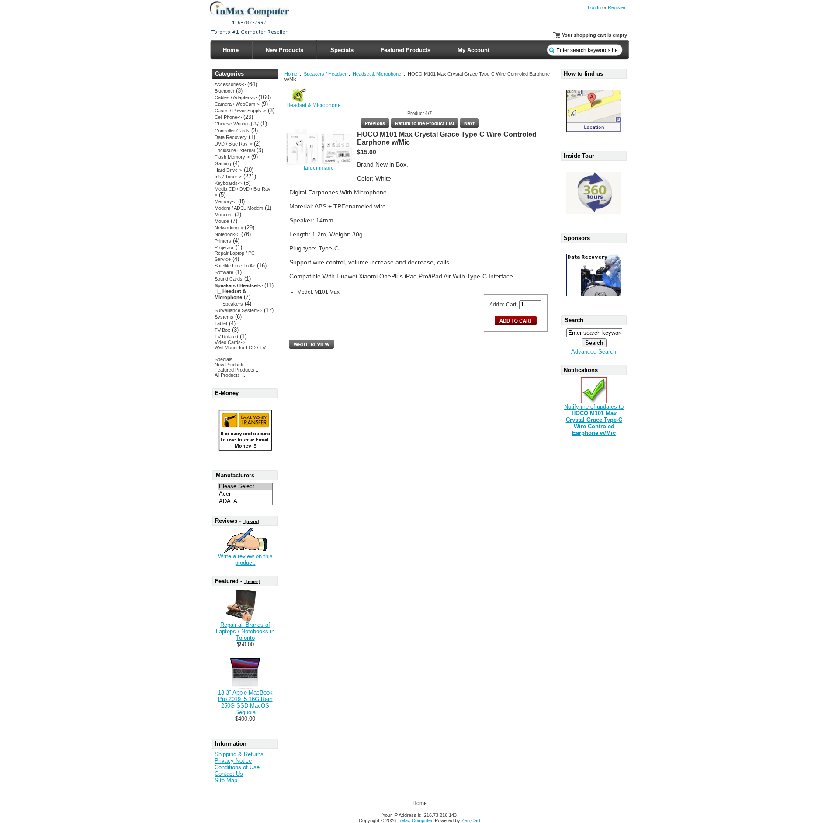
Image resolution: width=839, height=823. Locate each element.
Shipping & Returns (239, 754)
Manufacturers (235, 475)
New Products (284, 50)
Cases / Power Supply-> (240, 110)
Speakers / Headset (325, 73)
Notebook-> (227, 234)
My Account (473, 50)
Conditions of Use (237, 767)
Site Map (226, 780)
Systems (224, 316)
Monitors (224, 214)
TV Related (226, 336)
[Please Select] (245, 486)
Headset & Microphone (377, 73)
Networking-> (229, 227)
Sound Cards (229, 278)
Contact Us (229, 774)
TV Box (222, 330)
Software (224, 272)
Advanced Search (593, 351)
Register (617, 7)
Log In (594, 7)
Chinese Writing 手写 (237, 123)
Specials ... (226, 359)
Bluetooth (224, 91)
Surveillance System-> (238, 310)
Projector (224, 247)
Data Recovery (231, 137)
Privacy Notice (233, 760)
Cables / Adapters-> (236, 97)
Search (574, 320)
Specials (342, 50)
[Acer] (245, 494)
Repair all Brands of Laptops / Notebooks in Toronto (245, 631)
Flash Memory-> (232, 157)
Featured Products (405, 50)
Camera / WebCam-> (237, 104)
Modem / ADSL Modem (239, 208)
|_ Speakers (229, 303)
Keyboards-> (228, 183)
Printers (223, 240)
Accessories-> (230, 84)
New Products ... (232, 364)
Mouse (222, 221)
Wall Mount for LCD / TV (240, 347)
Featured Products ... (237, 369)
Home (231, 50)
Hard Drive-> (228, 170)
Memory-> (225, 201)
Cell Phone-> (228, 117)
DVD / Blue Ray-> (233, 143)
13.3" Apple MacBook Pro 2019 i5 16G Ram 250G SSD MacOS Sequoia (245, 702)
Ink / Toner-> (228, 176)
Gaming (223, 163)
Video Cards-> (230, 342)
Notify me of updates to (594, 419)
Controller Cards (232, 130)
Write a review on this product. (245, 559)
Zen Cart (470, 820)
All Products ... (230, 375)
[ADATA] (245, 501)
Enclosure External (235, 150)
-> (239, 285)
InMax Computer (414, 820)
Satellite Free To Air (235, 265)
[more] (251, 521)
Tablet (221, 323)
